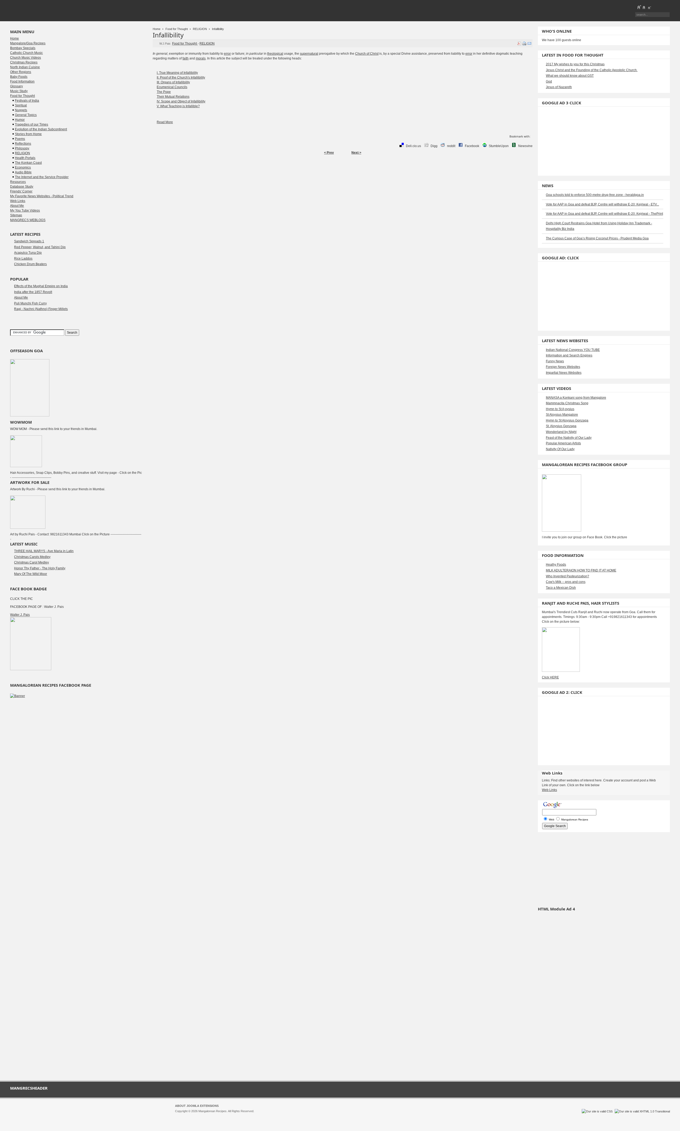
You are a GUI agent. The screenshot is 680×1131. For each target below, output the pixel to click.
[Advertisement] (342, 174)
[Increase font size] (639, 7)
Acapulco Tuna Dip (28, 253)
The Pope (164, 92)
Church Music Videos (25, 57)
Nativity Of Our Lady (560, 449)
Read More (165, 122)
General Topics (26, 115)
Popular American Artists (563, 443)
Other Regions (20, 72)
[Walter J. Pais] (30, 669)
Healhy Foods (556, 564)
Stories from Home (28, 134)
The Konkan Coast (28, 163)
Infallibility (168, 35)
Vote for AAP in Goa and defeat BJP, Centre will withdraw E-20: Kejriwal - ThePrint (604, 214)
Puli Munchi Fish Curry (30, 303)
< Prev (329, 152)
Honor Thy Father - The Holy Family (39, 568)
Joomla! (180, 1115)
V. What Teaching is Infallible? (178, 106)
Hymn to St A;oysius (560, 409)
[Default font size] (644, 7)
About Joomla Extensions (197, 1105)
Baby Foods (18, 77)
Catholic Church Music (26, 53)
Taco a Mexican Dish (561, 588)
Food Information (22, 81)
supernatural (309, 53)
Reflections (23, 143)
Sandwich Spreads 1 (29, 241)
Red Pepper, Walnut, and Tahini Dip (40, 247)
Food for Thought (176, 29)
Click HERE (550, 677)
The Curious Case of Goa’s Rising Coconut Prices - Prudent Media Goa (597, 238)
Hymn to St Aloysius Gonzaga (567, 420)
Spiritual (21, 105)
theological (275, 53)
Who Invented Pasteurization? (567, 576)
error (227, 53)
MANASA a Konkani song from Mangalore (576, 397)
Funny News (555, 361)
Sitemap (16, 215)
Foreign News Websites (563, 367)
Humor (20, 120)
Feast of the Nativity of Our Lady (569, 438)
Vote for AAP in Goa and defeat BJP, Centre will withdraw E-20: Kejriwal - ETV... (602, 204)
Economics (23, 167)
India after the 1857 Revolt (33, 292)
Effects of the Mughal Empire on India (41, 286)
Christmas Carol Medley (31, 562)
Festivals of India (27, 100)
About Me (17, 206)
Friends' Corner (21, 191)
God (549, 81)
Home (156, 29)
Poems (20, 139)
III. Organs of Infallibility (173, 82)
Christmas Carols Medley (32, 557)
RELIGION (200, 29)
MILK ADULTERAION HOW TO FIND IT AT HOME (581, 570)
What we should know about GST (570, 76)
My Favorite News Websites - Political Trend (41, 196)
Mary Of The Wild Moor (30, 574)
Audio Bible (23, 172)
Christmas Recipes (23, 62)
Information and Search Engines (569, 355)
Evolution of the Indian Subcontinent (41, 129)
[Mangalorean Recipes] (39, 10)
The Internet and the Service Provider (42, 177)
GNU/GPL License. (245, 1115)
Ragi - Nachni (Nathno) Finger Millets (41, 309)
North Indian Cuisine (25, 67)
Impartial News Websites (563, 373)
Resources (18, 182)
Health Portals (25, 158)
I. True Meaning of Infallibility (177, 73)
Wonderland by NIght (561, 432)
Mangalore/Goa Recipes (27, 43)
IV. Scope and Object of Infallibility (181, 101)
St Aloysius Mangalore (562, 414)
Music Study (19, 91)
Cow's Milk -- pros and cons (565, 582)
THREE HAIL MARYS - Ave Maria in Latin (44, 551)
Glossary (16, 86)
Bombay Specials (22, 48)
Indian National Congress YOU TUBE (573, 350)
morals (201, 58)
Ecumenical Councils (172, 87)
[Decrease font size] (649, 7)
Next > (356, 152)
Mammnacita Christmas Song (567, 403)
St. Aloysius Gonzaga (561, 426)
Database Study (21, 186)
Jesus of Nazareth (559, 87)
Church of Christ (367, 53)
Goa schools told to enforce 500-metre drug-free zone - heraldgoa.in (595, 195)
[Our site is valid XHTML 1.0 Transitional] (642, 1111)
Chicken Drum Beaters (30, 264)
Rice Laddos (23, 258)
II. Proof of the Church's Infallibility (181, 77)
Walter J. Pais (20, 615)
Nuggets (21, 110)
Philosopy (22, 148)
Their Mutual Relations (173, 96)
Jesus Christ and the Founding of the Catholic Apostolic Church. (592, 70)
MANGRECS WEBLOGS (27, 220)
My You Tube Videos (25, 210)
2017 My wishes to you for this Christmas (575, 64)
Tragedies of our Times (31, 124)
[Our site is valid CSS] (597, 1111)
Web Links (17, 201)
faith (185, 58)
